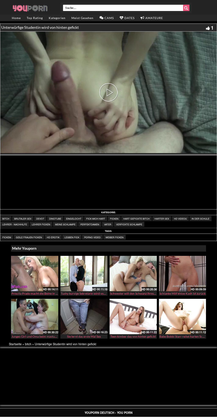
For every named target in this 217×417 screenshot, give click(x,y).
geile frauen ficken (29, 237)
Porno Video (92, 237)
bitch (5, 218)
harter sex (161, 218)
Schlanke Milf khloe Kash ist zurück (182, 293)
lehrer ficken (41, 224)
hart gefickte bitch (136, 218)
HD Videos (180, 218)
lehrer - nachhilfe (14, 224)
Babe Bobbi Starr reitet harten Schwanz (185, 336)
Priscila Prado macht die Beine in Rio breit (39, 293)
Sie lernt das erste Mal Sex (84, 336)
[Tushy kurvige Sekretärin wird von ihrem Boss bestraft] (84, 273)
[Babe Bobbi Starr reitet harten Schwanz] (182, 316)
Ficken (114, 218)
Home (16, 18)
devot (40, 218)
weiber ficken (115, 237)
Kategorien (57, 18)
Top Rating (35, 18)
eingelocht (73, 218)
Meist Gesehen (82, 18)
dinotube (55, 218)
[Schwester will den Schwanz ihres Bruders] (133, 273)
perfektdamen (89, 224)
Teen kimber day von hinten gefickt (133, 336)
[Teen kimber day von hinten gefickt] (133, 316)
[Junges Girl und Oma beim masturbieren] (34, 316)
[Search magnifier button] (186, 8)
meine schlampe (65, 224)
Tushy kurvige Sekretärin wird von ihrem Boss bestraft (96, 293)
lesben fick (71, 237)
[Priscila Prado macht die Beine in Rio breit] (34, 273)
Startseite (15, 344)
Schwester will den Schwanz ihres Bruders (137, 293)
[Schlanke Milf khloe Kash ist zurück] (182, 273)
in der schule (200, 218)
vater (107, 224)
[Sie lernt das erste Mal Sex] (84, 316)
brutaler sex (22, 218)
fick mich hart (95, 218)
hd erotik (53, 237)
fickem (6, 237)
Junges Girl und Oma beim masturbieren (37, 336)
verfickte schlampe (129, 224)
